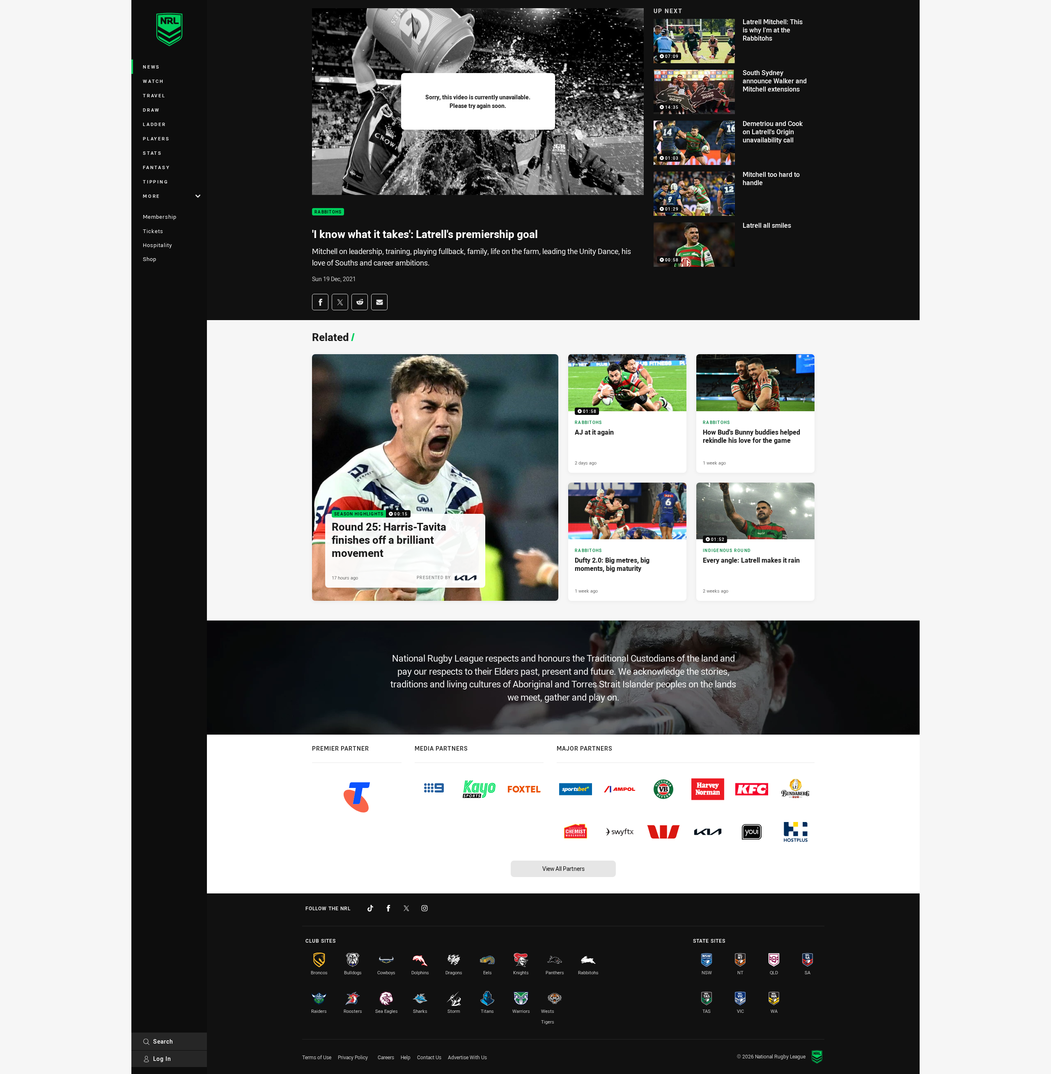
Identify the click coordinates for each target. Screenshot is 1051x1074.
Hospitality (157, 245)
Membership (160, 216)
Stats (152, 153)
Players (156, 138)
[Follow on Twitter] (406, 908)
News (151, 67)
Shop (149, 259)
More (151, 196)
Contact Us (429, 1057)
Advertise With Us (467, 1057)
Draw (151, 110)
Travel (154, 95)
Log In (162, 1059)
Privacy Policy (353, 1057)
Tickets (153, 231)
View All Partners (563, 868)
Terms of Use (316, 1057)
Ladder (154, 124)
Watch (153, 81)
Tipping (155, 182)
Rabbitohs (328, 212)
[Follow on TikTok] (370, 908)
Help (406, 1057)
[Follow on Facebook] (388, 908)
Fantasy (156, 167)
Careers (386, 1057)
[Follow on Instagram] (424, 908)
